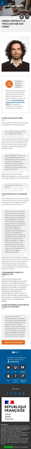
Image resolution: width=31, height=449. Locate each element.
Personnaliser (8, 447)
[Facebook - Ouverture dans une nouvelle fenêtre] (7, 394)
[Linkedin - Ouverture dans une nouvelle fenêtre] (15, 394)
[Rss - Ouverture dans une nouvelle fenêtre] (23, 394)
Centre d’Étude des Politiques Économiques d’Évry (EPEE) (15, 102)
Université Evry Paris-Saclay (10, 8)
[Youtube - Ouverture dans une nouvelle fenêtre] (19, 394)
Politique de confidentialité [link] (21, 447)
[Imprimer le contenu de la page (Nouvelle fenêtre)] (21, 17)
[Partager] (27, 17)
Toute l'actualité (8, 11)
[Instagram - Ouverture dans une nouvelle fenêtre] (11, 394)
